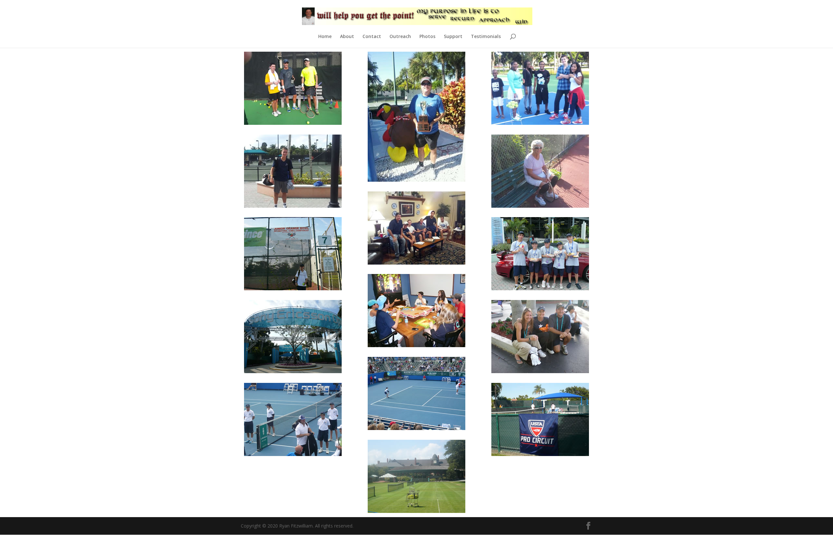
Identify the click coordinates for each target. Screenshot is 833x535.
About (347, 36)
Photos (427, 36)
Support (453, 36)
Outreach (400, 36)
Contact (371, 36)
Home (325, 36)
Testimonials (486, 36)
